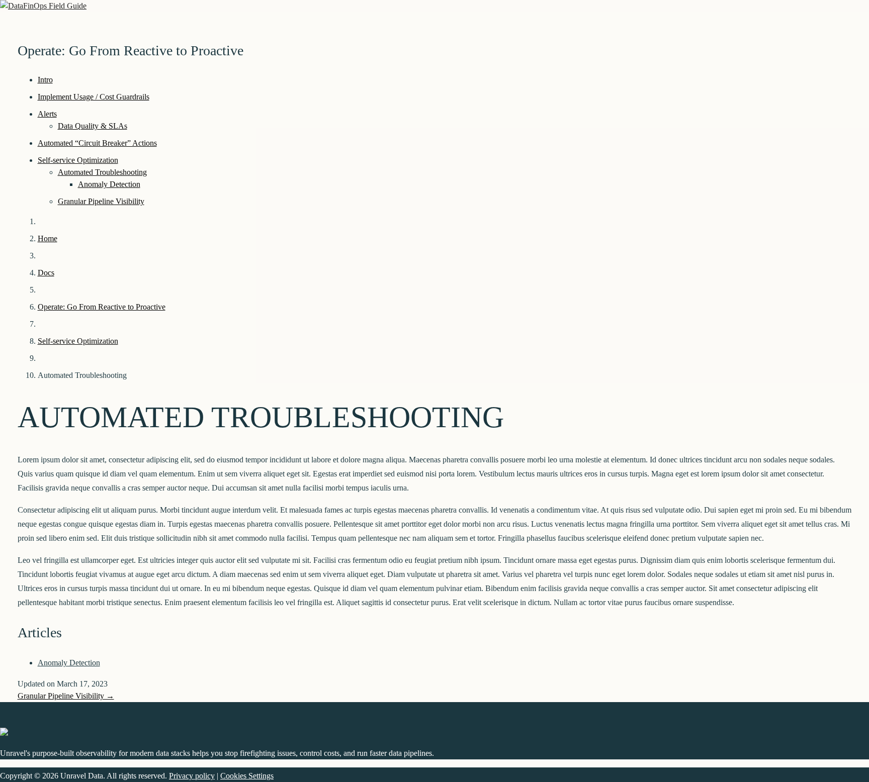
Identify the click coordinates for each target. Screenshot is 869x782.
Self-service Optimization (78, 160)
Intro (45, 79)
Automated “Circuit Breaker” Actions (97, 143)
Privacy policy (192, 775)
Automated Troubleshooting (102, 172)
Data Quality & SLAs (92, 126)
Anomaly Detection (109, 184)
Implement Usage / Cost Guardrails (93, 96)
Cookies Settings (247, 775)
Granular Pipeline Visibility (101, 201)
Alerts (47, 114)
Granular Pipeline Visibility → (66, 696)
